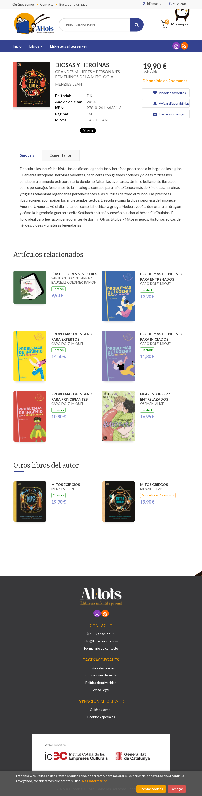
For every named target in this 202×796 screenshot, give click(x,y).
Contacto (47, 4)
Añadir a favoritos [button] (172, 93)
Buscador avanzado (73, 4)
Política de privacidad (101, 683)
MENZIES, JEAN (68, 84)
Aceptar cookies (151, 789)
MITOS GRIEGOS (154, 484)
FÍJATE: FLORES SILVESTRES (74, 274)
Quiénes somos (23, 4)
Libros (34, 46)
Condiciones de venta (101, 675)
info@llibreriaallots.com (101, 641)
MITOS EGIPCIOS (65, 484)
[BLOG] (184, 46)
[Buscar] (137, 25)
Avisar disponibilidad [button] (173, 103)
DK (89, 95)
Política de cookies (101, 668)
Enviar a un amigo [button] (171, 114)
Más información (95, 781)
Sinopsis (27, 155)
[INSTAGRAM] (176, 46)
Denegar (177, 789)
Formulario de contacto (101, 648)
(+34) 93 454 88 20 (101, 634)
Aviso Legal (101, 690)
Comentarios (61, 155)
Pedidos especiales (101, 717)
